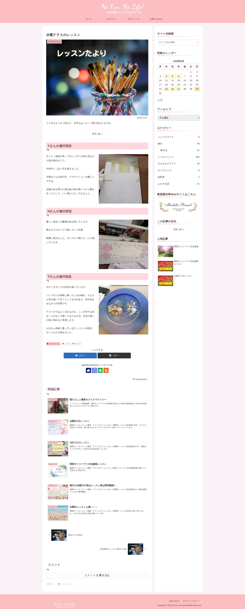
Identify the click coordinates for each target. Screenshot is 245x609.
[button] (114, 355)
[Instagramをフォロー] (94, 370)
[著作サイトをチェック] (88, 370)
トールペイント (54, 344)
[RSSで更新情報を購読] (106, 370)
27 (178, 89)
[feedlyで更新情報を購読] (100, 370)
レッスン (67, 344)
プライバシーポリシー (191, 601)
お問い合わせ (174, 601)
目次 (94, 134)
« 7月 (160, 100)
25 (166, 89)
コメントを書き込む (97, 575)
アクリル (78, 344)
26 (172, 89)
